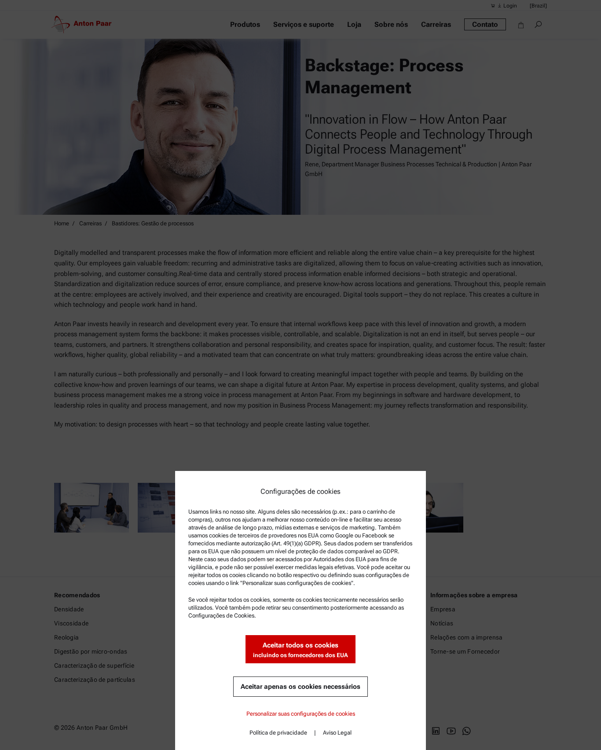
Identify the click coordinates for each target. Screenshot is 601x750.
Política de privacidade (278, 732)
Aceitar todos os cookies (300, 649)
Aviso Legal (337, 732)
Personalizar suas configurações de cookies (300, 713)
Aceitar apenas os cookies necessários (300, 687)
